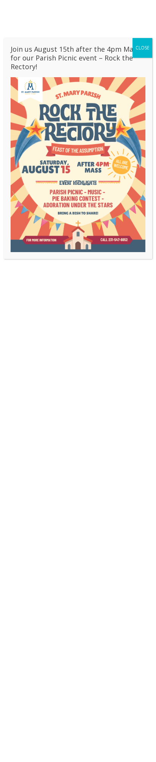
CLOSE (142, 47)
